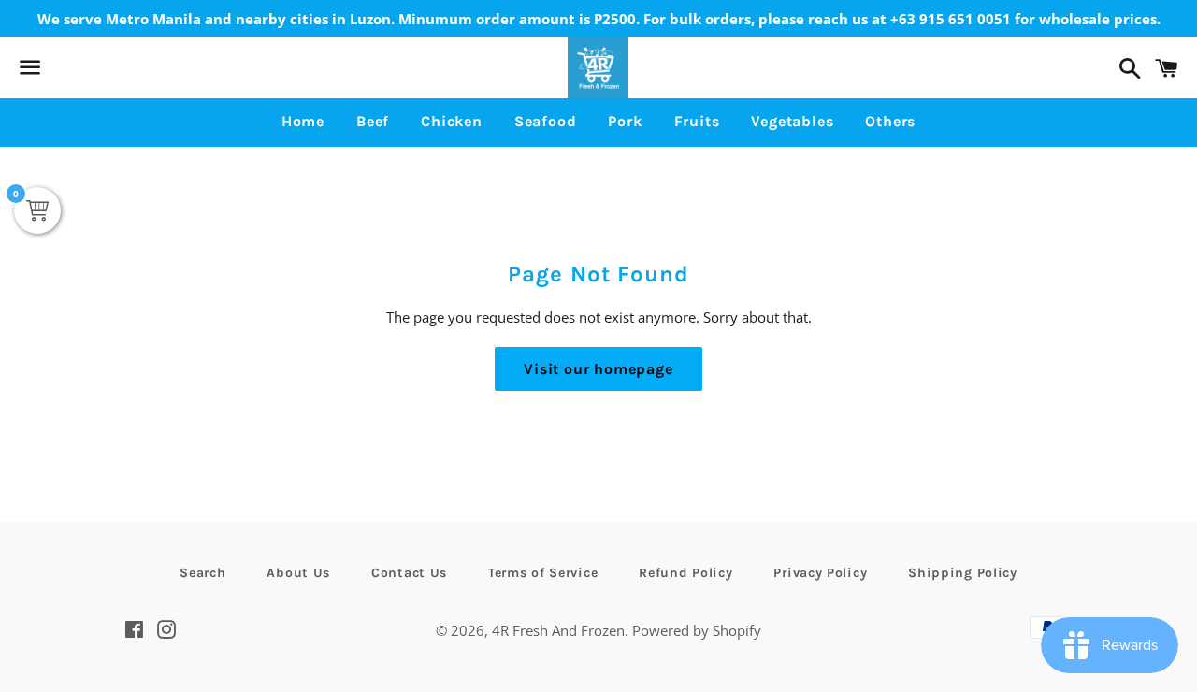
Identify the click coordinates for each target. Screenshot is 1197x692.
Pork (625, 121)
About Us (298, 573)
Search (202, 573)
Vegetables (792, 121)
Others (890, 121)
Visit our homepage (598, 369)
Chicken (452, 121)
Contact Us (409, 573)
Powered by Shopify (696, 630)
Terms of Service (543, 573)
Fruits (697, 121)
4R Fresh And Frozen (558, 630)
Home (302, 121)
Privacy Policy (820, 573)
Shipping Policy (962, 573)
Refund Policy (685, 573)
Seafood (545, 121)
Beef (372, 121)
